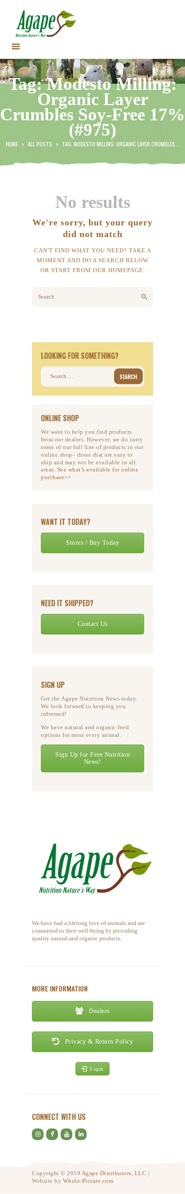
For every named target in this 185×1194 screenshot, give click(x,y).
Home (12, 144)
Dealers (98, 1011)
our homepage (118, 270)
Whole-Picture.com (88, 1180)
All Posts (40, 144)
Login (97, 1068)
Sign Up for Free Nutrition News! (92, 758)
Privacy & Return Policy (98, 1041)
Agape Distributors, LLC (114, 1173)
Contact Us (93, 624)
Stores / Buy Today (92, 542)
